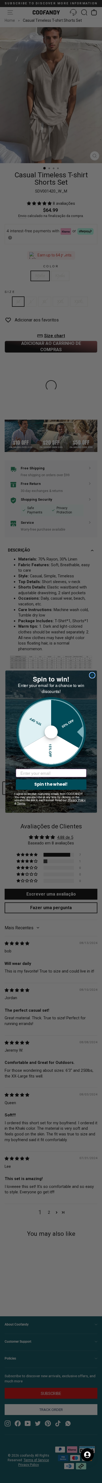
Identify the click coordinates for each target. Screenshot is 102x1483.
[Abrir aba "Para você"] (87, 1454)
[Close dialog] (92, 675)
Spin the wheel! (51, 784)
